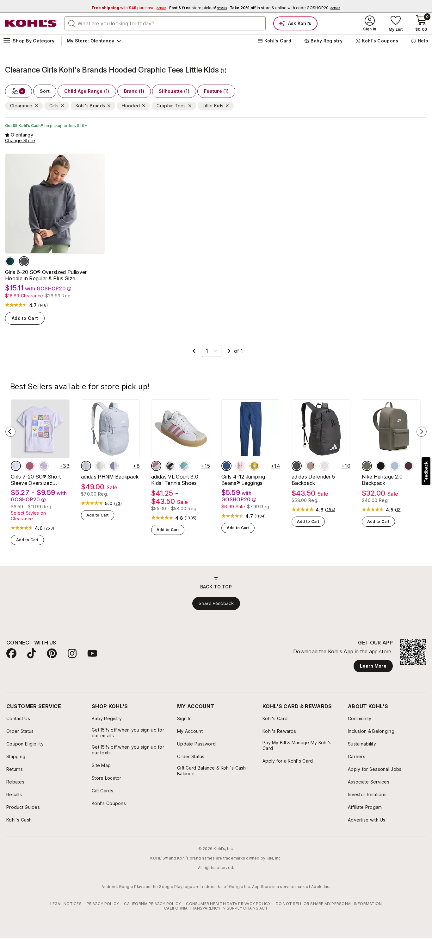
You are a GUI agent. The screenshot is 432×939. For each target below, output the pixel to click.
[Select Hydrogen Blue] (395, 466)
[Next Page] (229, 351)
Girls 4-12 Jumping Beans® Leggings (243, 479)
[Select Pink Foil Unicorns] (240, 466)
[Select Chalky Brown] (310, 466)
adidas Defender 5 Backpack (313, 479)
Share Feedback (216, 603)
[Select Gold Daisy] (254, 466)
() (43, 305)
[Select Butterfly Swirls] (30, 466)
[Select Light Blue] (86, 466)
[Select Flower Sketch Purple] (44, 466)
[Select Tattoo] (409, 466)
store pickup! (198, 7)
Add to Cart (25, 318)
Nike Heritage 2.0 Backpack (382, 479)
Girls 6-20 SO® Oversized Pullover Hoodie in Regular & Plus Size (46, 275)
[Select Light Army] (367, 466)
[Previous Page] (194, 351)
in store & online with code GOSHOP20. (285, 7)
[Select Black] (381, 466)
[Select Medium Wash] (226, 466)
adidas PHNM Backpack (110, 476)
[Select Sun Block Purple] (16, 466)
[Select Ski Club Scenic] (10, 261)
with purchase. (129, 7)
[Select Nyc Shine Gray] (24, 261)
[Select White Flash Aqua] (184, 466)
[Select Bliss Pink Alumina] (156, 466)
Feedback (426, 472)
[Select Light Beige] (100, 466)
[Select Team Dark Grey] (297, 466)
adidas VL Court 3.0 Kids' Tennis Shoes (174, 479)
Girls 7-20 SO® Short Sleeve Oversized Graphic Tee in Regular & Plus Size (40, 479)
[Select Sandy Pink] (324, 466)
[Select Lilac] (114, 466)
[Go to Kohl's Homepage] (31, 23)
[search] (72, 23)
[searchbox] (165, 23)
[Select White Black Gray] (170, 466)
